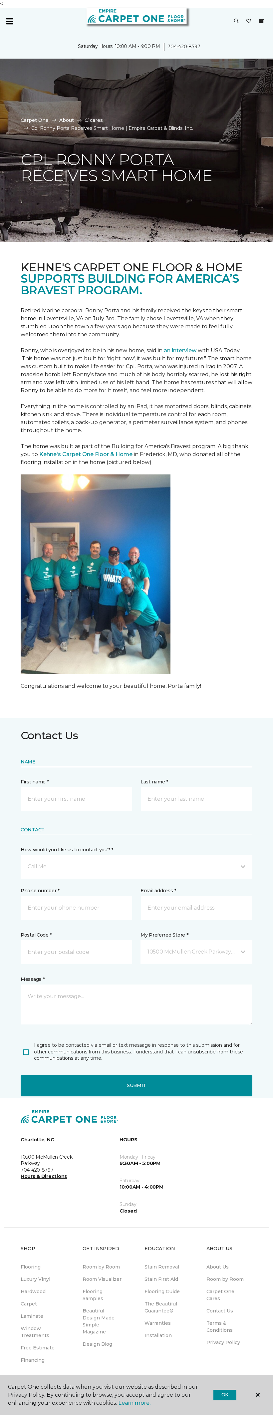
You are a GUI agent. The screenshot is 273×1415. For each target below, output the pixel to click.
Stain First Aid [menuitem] (161, 1279)
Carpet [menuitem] (29, 1304)
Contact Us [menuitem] (219, 1311)
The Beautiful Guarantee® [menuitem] (160, 1307)
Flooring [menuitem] (31, 1267)
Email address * (158, 890)
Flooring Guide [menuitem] (162, 1291)
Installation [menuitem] (158, 1335)
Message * (33, 979)
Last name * (154, 781)
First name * (35, 781)
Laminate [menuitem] (32, 1316)
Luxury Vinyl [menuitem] (35, 1279)
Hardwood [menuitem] (33, 1291)
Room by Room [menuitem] (101, 1267)
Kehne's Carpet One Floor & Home (86, 454)
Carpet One (35, 120)
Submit (136, 1085)
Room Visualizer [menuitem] (102, 1279)
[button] (236, 21)
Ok (224, 1395)
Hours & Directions (44, 1176)
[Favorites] (248, 21)
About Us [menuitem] (217, 1267)
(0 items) (261, 21)
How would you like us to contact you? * (67, 849)
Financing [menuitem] (33, 1360)
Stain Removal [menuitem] (161, 1267)
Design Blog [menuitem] (97, 1344)
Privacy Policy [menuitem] (223, 1342)
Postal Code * (36, 935)
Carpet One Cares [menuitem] (220, 1294)
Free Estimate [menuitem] (38, 1348)
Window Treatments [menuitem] (35, 1331)
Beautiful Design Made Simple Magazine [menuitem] (99, 1321)
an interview (180, 350)
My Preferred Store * (164, 935)
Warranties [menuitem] (157, 1323)
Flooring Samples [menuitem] (93, 1294)
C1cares (94, 120)
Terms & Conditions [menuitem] (219, 1326)
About (66, 120)
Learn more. (134, 1403)
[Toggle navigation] (9, 21)
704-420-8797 (183, 47)
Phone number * (40, 890)
